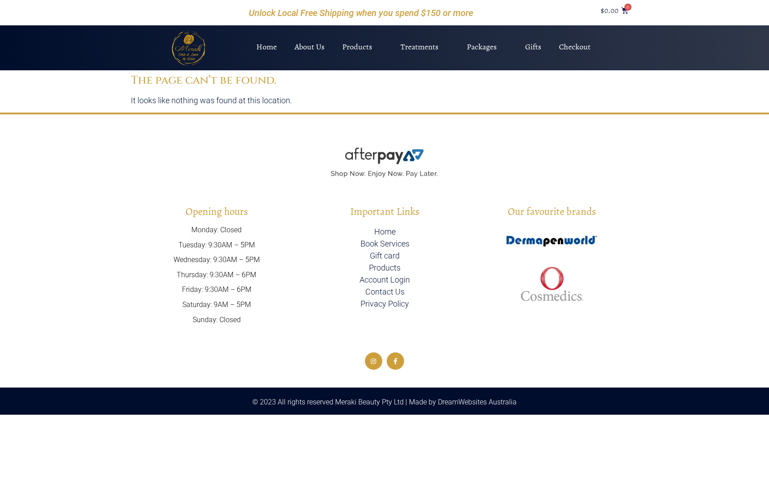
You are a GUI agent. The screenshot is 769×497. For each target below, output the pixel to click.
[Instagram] (373, 361)
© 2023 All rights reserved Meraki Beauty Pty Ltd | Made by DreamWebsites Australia (384, 402)
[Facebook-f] (395, 361)
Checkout (575, 46)
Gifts (533, 46)
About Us (309, 46)
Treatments (419, 46)
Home (266, 46)
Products (357, 46)
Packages (482, 46)
